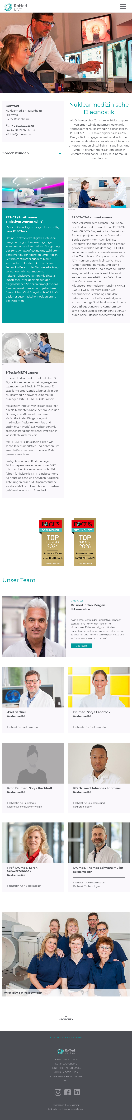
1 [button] (58, 90)
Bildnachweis (54, 1109)
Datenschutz (73, 1105)
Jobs (67, 1037)
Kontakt (55, 1037)
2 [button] (63, 90)
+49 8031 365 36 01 (22, 125)
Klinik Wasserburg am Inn (66, 1076)
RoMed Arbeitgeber (66, 1059)
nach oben (66, 1019)
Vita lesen (81, 645)
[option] (66, 53)
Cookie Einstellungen (74, 1109)
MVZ (66, 1080)
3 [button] (68, 90)
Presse (77, 1037)
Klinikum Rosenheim (66, 1072)
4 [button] (73, 90)
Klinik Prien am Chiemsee (66, 1068)
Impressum (58, 1105)
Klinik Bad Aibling (66, 1063)
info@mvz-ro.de (20, 134)
